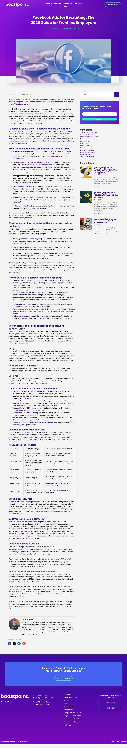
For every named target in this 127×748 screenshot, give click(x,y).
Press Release (85, 146)
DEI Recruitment (86, 154)
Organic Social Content (72, 716)
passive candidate (52, 156)
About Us (78, 3)
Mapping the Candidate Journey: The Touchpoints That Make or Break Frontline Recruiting (106, 195)
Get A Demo (68, 707)
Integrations (68, 710)
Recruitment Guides (71, 722)
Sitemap (123, 741)
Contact (63, 6)
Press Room (84, 143)
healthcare (13, 514)
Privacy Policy (115, 741)
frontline (35, 511)
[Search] (116, 94)
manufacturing (61, 511)
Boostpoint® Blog (70, 697)
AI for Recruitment (87, 157)
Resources (68, 3)
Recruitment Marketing (88, 139)
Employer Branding (87, 150)
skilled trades (51, 511)
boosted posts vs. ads (64, 439)
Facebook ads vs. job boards (22, 218)
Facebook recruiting (27, 538)
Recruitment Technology (89, 137)
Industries (57, 3)
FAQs (66, 703)
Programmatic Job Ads (72, 713)
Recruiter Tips (85, 141)
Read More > (98, 187)
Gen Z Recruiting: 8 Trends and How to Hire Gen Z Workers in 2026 (105, 221)
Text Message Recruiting (89, 132)
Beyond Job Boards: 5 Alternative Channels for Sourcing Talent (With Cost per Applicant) (105, 170)
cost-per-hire (57, 490)
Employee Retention (87, 152)
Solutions (48, 3)
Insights (83, 148)
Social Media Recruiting (88, 134)
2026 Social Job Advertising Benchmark (40, 165)
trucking (42, 511)
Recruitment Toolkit (71, 719)
